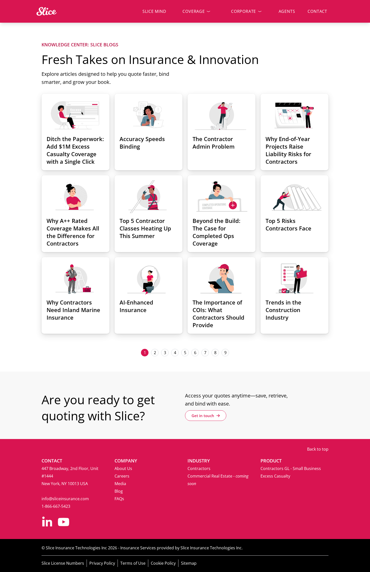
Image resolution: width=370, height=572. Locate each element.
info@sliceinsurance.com (65, 498)
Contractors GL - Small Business (291, 468)
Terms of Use (132, 563)
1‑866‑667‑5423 (56, 506)
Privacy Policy (102, 563)
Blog (119, 491)
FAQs (119, 498)
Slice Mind (154, 11)
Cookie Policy (163, 563)
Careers (122, 476)
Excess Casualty (275, 476)
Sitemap (189, 563)
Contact (317, 11)
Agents (287, 11)
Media (120, 483)
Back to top (317, 449)
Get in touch (203, 415)
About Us (123, 468)
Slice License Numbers (63, 563)
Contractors (199, 468)
